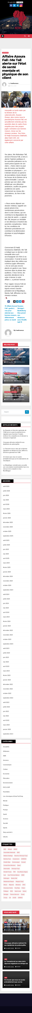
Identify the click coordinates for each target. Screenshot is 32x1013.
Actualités (5, 52)
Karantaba (6, 792)
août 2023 (6, 648)
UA (10, 897)
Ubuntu (5, 837)
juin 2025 (6, 549)
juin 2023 (6, 657)
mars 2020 (6, 725)
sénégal (6, 894)
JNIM (22, 875)
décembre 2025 (8, 522)
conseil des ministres (9, 865)
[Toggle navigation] (29, 36)
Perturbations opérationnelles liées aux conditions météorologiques (15, 359)
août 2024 (6, 594)
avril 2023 (6, 666)
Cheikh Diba (7, 862)
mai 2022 (6, 716)
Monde (5, 801)
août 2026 (6, 486)
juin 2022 (6, 711)
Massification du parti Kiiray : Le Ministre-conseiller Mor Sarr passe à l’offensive (15, 396)
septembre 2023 (8, 644)
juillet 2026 (6, 491)
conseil (23, 862)
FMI (14, 871)
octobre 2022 (7, 693)
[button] (25, 36)
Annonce (6, 760)
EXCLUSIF (6, 787)
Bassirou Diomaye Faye (21, 855)
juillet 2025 (6, 545)
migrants (11, 884)
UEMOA (20, 897)
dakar (19, 865)
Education (6, 778)
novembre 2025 (8, 527)
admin (18, 929)
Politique (14, 391)
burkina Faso (7, 859)
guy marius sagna (22, 871)
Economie (14, 373)
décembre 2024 (8, 576)
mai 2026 (6, 500)
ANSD (15, 849)
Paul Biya (17, 888)
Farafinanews (14, 83)
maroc (5, 884)
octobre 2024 (7, 585)
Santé (5, 814)
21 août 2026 (10, 948)
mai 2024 (6, 608)
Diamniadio (7, 868)
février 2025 (6, 567)
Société (5, 823)
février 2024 (6, 621)
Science (5, 819)
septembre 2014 (8, 734)
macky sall (14, 878)
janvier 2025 (7, 572)
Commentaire (7, 765)
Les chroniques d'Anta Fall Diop (13, 796)
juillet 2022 (6, 707)
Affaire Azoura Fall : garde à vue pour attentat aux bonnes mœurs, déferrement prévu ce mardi (11, 313)
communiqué (15, 862)
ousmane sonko (8, 888)
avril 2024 (6, 612)
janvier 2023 (7, 680)
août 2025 (6, 540)
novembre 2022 (8, 689)
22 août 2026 (10, 929)
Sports (5, 828)
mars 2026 (6, 509)
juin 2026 (6, 495)
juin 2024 (6, 603)
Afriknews (6, 751)
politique (6, 891)
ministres (18, 884)
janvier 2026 (7, 518)
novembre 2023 (8, 635)
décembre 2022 (8, 684)
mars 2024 (6, 617)
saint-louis (18, 891)
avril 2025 (6, 558)
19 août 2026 (10, 985)
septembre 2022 (8, 698)
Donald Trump (7, 871)
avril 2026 (6, 504)
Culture (5, 769)
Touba (22, 894)
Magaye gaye (19, 881)
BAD (18, 852)
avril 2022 (6, 720)
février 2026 (6, 513)
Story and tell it (7, 832)
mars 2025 (6, 563)
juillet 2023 (6, 653)
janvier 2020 (7, 729)
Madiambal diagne (9, 881)
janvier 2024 (7, 626)
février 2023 (6, 675)
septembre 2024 (8, 590)
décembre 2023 (8, 630)
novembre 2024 (8, 581)
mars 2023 (6, 671)
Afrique (10, 849)
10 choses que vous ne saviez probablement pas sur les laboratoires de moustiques (15, 458)
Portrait (5, 810)
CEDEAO (23, 859)
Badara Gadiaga (8, 855)
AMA (4, 756)
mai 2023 (6, 662)
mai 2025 (6, 554)
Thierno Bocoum (14, 894)
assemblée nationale (9, 852)
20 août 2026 (10, 966)
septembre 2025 (8, 536)
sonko (24, 891)
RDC (11, 891)
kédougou (6, 878)
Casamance (16, 859)
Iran (5, 875)
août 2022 (6, 702)
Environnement (8, 783)
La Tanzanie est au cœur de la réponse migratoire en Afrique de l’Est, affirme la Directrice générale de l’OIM (15, 450)
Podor (23, 888)
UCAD (14, 897)
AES (5, 849)
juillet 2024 (6, 599)
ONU (24, 884)
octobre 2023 (7, 639)
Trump (5, 897)
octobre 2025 (7, 531)
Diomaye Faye (16, 868)
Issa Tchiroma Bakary (13, 875)
